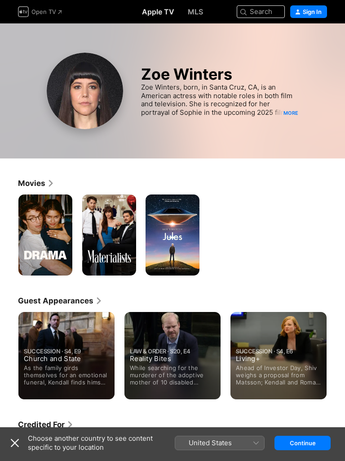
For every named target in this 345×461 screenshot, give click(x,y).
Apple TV (158, 11)
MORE (290, 113)
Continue (303, 443)
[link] (36, 183)
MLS (195, 11)
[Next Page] (336, 353)
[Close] (15, 443)
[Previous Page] (9, 353)
